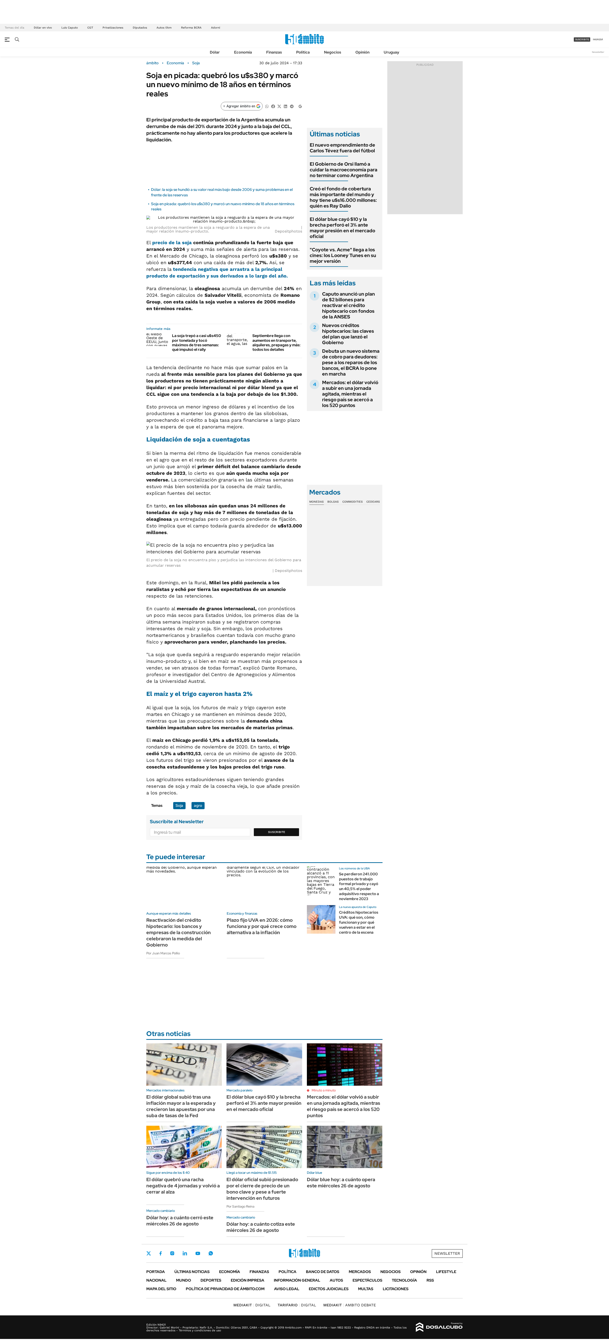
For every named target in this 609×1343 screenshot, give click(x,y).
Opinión (362, 52)
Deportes (211, 1280)
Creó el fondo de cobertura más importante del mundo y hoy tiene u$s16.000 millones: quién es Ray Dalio (343, 197)
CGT (90, 27)
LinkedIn (185, 1253)
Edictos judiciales (329, 1288)
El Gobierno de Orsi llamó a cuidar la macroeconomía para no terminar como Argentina (343, 169)
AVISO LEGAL (286, 1288)
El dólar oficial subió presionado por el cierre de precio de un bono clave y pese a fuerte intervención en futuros (262, 1188)
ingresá (598, 39)
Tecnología (404, 1280)
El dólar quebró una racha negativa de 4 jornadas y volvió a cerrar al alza (183, 1185)
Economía (243, 52)
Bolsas (333, 501)
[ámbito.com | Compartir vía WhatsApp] (267, 106)
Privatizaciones (113, 27)
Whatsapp (211, 1253)
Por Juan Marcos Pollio (163, 953)
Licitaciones (395, 1288)
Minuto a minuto (324, 1090)
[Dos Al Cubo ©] (439, 1327)
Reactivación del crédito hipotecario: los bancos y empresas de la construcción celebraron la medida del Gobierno (178, 932)
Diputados (140, 27)
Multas (365, 1288)
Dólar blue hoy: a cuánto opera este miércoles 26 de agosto (341, 1182)
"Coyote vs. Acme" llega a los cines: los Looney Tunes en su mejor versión (343, 255)
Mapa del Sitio (161, 1288)
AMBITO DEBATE (349, 1305)
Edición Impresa (247, 1280)
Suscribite (276, 832)
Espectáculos (367, 1280)
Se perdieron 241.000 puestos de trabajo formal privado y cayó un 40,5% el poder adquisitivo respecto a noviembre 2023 (359, 886)
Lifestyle (446, 1271)
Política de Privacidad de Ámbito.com (225, 1288)
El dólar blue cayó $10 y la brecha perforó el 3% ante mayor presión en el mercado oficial (342, 227)
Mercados (360, 1271)
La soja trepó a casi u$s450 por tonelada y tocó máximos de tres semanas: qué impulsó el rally (196, 342)
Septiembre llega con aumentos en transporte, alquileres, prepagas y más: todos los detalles (276, 342)
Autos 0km (164, 27)
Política (303, 52)
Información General (297, 1280)
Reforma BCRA (191, 27)
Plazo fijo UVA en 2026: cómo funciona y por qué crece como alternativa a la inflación (261, 926)
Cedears (373, 501)
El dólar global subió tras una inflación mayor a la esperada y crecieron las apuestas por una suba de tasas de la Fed (181, 1106)
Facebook (160, 1253)
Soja (196, 63)
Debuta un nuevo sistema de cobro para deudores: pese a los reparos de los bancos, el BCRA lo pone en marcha (350, 362)
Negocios (332, 52)
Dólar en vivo (43, 27)
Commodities (352, 501)
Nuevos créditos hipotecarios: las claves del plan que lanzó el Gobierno (348, 334)
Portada (155, 1271)
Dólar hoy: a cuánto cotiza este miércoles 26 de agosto (260, 1227)
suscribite (582, 39)
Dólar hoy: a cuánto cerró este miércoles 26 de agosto (179, 1220)
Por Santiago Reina (240, 1206)
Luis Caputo (69, 27)
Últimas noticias (192, 1271)
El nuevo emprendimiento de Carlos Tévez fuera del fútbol (342, 148)
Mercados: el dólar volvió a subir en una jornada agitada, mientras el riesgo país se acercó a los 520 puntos (350, 393)
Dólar (215, 52)
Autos (336, 1280)
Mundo (183, 1280)
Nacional (156, 1280)
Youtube (197, 1253)
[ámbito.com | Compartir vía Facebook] (273, 106)
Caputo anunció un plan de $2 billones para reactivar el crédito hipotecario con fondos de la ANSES (348, 305)
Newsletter (598, 52)
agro (198, 805)
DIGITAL (251, 1305)
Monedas (316, 501)
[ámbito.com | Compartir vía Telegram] (292, 106)
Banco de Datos (322, 1271)
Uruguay (391, 52)
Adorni (215, 27)
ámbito (152, 63)
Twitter (148, 1253)
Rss (430, 1280)
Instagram (172, 1253)
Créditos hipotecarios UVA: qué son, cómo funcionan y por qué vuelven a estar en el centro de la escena (358, 922)
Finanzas (274, 52)
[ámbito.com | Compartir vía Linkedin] (285, 106)
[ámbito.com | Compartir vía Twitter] (279, 106)
